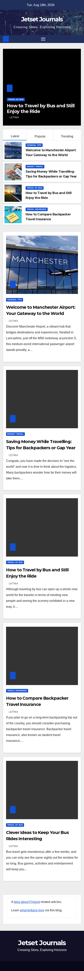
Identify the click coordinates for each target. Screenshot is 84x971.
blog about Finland (27, 902)
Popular (40, 136)
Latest (15, 136)
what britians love (32, 910)
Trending (67, 136)
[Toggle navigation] (43, 39)
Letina (26, 117)
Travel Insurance (30, 99)
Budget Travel (35, 166)
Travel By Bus (34, 188)
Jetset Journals (42, 19)
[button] (79, 38)
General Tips (34, 145)
